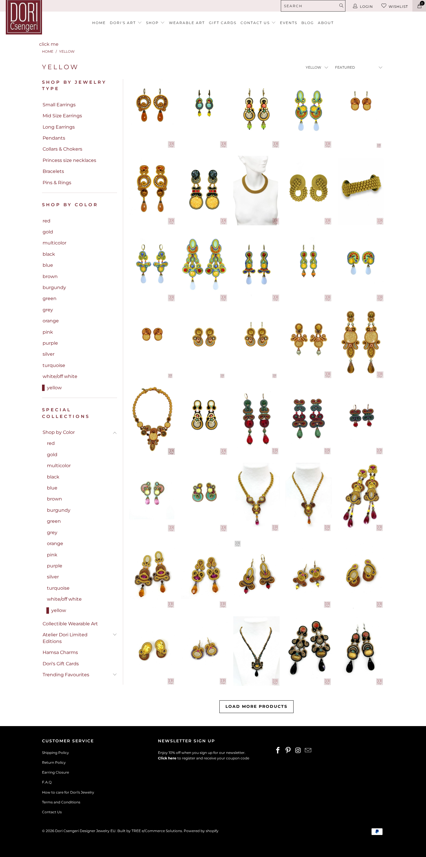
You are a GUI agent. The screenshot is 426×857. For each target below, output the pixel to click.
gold (48, 232)
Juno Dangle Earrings (204, 651)
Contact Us (52, 812)
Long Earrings (59, 127)
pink (48, 332)
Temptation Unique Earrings (308, 421)
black (49, 254)
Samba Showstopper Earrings (361, 344)
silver (48, 354)
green (50, 298)
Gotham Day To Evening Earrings (361, 651)
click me (49, 44)
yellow (54, 387)
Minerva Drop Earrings (152, 497)
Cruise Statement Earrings (204, 267)
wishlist (398, 6)
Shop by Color (59, 432)
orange (51, 321)
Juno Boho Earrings (256, 574)
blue (48, 265)
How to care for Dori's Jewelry (68, 792)
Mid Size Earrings (62, 115)
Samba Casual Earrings (361, 114)
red (46, 221)
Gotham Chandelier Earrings (308, 651)
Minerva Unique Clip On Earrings (204, 497)
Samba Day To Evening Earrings (256, 344)
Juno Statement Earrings (152, 574)
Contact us (256, 23)
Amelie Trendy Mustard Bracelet (361, 190)
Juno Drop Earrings (204, 574)
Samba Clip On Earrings (152, 344)
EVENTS (288, 23)
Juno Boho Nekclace (308, 497)
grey (48, 310)
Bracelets (53, 171)
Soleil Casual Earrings (204, 114)
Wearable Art (187, 23)
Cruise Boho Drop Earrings (256, 267)
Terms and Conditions (61, 802)
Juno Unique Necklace (256, 497)
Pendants (54, 138)
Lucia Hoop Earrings (152, 114)
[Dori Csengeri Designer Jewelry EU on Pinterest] (288, 750)
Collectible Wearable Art (70, 623)
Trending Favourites (66, 674)
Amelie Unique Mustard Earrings (308, 190)
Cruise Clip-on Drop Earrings (361, 267)
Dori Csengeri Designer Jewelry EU (85, 831)
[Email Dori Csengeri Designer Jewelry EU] (308, 750)
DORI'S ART (123, 23)
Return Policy (54, 762)
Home (99, 23)
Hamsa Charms (60, 652)
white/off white (60, 376)
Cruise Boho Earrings (308, 267)
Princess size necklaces (69, 160)
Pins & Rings (57, 182)
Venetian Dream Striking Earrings (204, 190)
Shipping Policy (55, 752)
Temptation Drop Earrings (256, 421)
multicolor (54, 243)
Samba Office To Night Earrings (308, 344)
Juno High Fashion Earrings (361, 497)
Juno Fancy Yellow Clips (152, 651)
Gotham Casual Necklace (256, 651)
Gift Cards (222, 23)
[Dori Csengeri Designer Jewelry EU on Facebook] (278, 750)
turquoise (54, 365)
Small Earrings (59, 104)
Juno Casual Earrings (308, 574)
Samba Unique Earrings (204, 344)
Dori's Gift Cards (61, 663)
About (326, 23)
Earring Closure (55, 772)
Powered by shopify (201, 831)
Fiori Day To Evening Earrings (204, 421)
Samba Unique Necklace (152, 421)
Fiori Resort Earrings (256, 114)
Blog (307, 23)
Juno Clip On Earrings (361, 574)
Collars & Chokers (62, 149)
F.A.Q (47, 782)
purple (50, 343)
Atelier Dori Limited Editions (65, 638)
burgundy (54, 287)
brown (50, 276)
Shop (153, 23)
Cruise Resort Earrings (308, 114)
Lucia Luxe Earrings (152, 190)
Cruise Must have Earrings (152, 267)
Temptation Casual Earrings (361, 421)
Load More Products (256, 706)
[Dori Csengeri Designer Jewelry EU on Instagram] (298, 750)
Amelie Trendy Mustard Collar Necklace (256, 190)
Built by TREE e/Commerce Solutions (149, 831)
